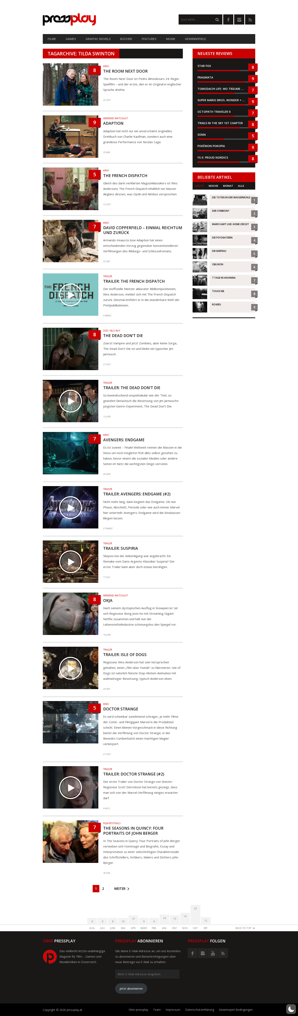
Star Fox (204, 66)
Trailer (107, 276)
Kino (106, 66)
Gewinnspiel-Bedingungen (236, 1010)
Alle (241, 186)
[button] (291, 1009)
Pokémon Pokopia (211, 146)
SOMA (201, 134)
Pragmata (205, 77)
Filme (52, 39)
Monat (228, 186)
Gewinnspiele (195, 39)
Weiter (119, 888)
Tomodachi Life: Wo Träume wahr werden (223, 89)
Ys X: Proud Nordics (212, 157)
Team (157, 1010)
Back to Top (243, 928)
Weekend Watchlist (115, 118)
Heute (199, 186)
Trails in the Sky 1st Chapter (220, 123)
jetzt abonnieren (131, 988)
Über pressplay (138, 1010)
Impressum (173, 1010)
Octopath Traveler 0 (213, 112)
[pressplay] (96, 19)
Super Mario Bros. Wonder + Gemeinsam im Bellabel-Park (223, 100)
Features (149, 39)
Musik (170, 39)
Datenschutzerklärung (199, 1010)
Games (71, 39)
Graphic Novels (98, 39)
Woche (213, 186)
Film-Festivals (112, 823)
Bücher (126, 39)
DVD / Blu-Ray (111, 330)
